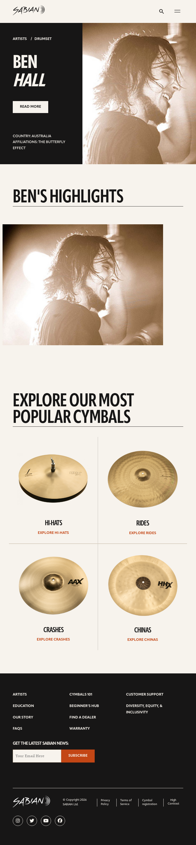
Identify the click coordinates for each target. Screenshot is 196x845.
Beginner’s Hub (84, 706)
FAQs (17, 729)
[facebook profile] (60, 821)
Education (23, 706)
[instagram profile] (18, 821)
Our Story (23, 717)
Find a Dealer (82, 717)
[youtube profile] (46, 821)
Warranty (79, 729)
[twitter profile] (32, 821)
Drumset (43, 39)
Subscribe (78, 756)
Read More (30, 107)
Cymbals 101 (80, 695)
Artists (20, 39)
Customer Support (144, 695)
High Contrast (173, 802)
